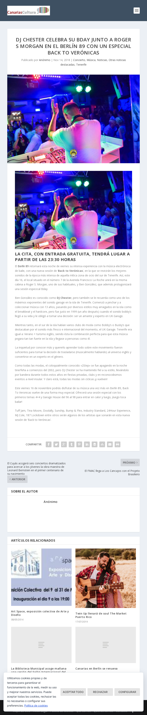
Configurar (127, 692)
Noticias (102, 60)
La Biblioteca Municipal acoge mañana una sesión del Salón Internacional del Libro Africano (38, 672)
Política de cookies (36, 705)
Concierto (79, 60)
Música (91, 60)
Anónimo (44, 60)
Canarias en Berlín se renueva (96, 668)
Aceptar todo (73, 692)
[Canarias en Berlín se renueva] (105, 645)
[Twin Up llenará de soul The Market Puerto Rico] (105, 578)
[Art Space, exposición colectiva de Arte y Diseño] (41, 577)
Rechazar (100, 692)
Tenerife (81, 64)
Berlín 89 (23, 266)
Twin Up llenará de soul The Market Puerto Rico (101, 615)
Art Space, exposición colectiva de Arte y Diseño (40, 613)
